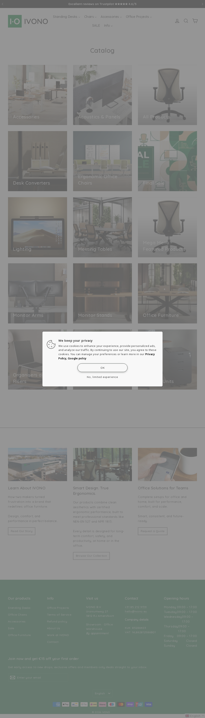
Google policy (77, 358)
